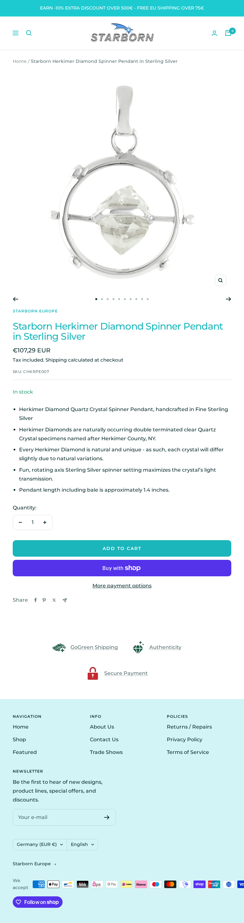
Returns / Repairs (189, 727)
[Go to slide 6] (125, 299)
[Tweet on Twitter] (54, 600)
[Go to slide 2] (102, 299)
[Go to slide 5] (119, 299)
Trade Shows (106, 752)
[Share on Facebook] (35, 600)
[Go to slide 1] (96, 299)
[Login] (214, 33)
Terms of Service (188, 752)
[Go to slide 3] (108, 299)
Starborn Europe (35, 311)
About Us (102, 727)
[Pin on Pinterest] (44, 600)
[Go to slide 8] (136, 299)
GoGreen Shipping (94, 647)
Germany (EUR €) (37, 844)
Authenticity (165, 647)
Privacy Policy (184, 739)
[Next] (228, 299)
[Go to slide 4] (113, 299)
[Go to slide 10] (148, 299)
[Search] (29, 33)
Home (20, 61)
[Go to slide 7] (131, 299)
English (79, 844)
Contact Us (104, 739)
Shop (19, 739)
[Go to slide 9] (142, 299)
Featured (25, 752)
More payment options (122, 586)
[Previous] (15, 299)
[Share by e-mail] (65, 600)
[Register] (107, 817)
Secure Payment (126, 673)
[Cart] (228, 33)
